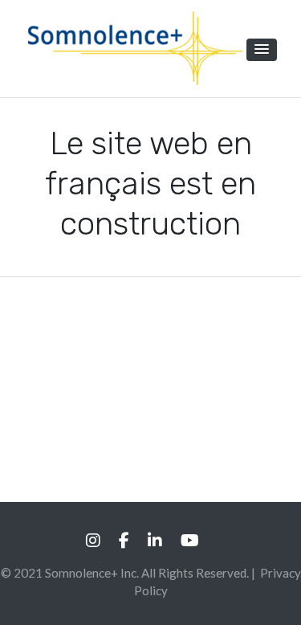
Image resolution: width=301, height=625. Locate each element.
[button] (261, 50)
